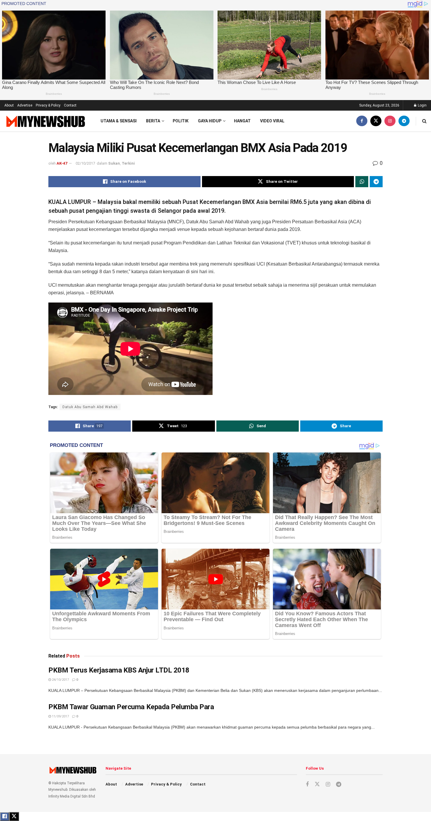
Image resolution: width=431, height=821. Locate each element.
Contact (70, 105)
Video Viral (272, 121)
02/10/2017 (85, 163)
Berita (153, 121)
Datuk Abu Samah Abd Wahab (90, 407)
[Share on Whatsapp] (361, 181)
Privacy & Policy (48, 105)
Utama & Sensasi (119, 121)
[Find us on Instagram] (390, 121)
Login (422, 105)
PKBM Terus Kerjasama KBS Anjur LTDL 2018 (118, 670)
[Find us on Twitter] (375, 121)
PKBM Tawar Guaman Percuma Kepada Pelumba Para (131, 707)
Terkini (128, 163)
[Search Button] (424, 121)
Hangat (242, 121)
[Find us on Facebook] (361, 121)
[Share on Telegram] (376, 181)
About (9, 105)
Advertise (24, 105)
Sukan (114, 163)
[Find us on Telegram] (404, 121)
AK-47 (62, 163)
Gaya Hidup (209, 121)
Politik (181, 121)
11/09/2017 (60, 716)
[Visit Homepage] (45, 121)
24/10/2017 (60, 680)
